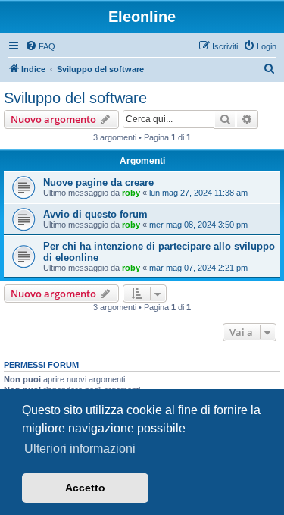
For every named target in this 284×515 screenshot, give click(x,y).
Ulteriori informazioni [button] (80, 448)
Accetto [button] (85, 488)
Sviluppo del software (75, 97)
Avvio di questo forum (95, 214)
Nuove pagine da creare (98, 182)
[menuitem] (40, 46)
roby (131, 192)
